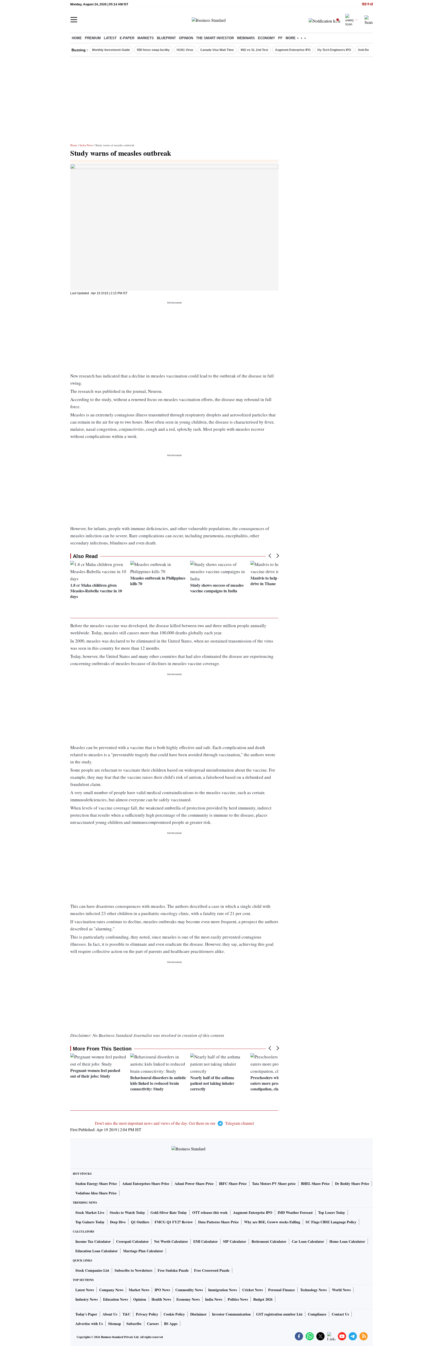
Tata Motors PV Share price (274, 1183)
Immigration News (222, 1289)
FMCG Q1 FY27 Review (174, 1222)
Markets (145, 38)
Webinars (246, 38)
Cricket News (252, 1289)
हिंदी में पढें (367, 4)
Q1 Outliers (140, 1222)
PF (280, 38)
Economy (266, 38)
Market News (139, 1289)
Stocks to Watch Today (127, 1212)
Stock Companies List (92, 1270)
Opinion (186, 38)
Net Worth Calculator (171, 1241)
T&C (126, 1314)
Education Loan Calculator (96, 1251)
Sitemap (114, 1323)
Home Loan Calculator (347, 1241)
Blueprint (166, 38)
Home (77, 38)
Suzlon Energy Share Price (96, 1183)
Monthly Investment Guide (111, 50)
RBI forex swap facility (153, 50)
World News (341, 1289)
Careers (153, 1323)
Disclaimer (198, 1314)
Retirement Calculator (268, 1241)
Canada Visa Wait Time (217, 50)
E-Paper (127, 38)
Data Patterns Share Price (218, 1222)
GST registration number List (279, 1314)
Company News (111, 1289)
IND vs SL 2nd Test (254, 50)
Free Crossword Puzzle (211, 1270)
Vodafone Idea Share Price (96, 1193)
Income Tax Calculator (93, 1241)
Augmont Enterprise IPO (292, 50)
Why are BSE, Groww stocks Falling (272, 1222)
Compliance (317, 1314)
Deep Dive (118, 1222)
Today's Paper (86, 1314)
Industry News (86, 1299)
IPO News (162, 1289)
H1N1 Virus (185, 50)
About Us (110, 1314)
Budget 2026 (263, 1299)
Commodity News (189, 1289)
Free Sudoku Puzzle (173, 1270)
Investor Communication (231, 1314)
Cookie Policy (174, 1314)
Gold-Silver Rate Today (168, 1212)
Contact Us (340, 1314)
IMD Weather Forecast (295, 1212)
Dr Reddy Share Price (352, 1183)
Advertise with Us (89, 1323)
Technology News (313, 1289)
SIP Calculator (234, 1241)
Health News (161, 1299)
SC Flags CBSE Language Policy (331, 1222)
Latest (110, 38)
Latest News (84, 1289)
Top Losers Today (331, 1212)
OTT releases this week (210, 1212)
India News (86, 145)
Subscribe (134, 1323)
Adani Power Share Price (194, 1183)
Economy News (188, 1299)
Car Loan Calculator (308, 1241)
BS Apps (170, 1323)
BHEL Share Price (315, 1183)
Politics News (238, 1299)
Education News (115, 1299)
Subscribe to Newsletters (133, 1270)
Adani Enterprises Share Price (145, 1183)
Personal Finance (281, 1289)
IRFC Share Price (233, 1183)
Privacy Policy (147, 1314)
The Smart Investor (215, 38)
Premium (93, 38)
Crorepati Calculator (132, 1241)
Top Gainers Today (90, 1222)
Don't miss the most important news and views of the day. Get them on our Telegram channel (174, 1123)
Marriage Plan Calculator (143, 1251)
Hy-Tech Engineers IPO (334, 50)
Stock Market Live (89, 1212)
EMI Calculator (205, 1241)
